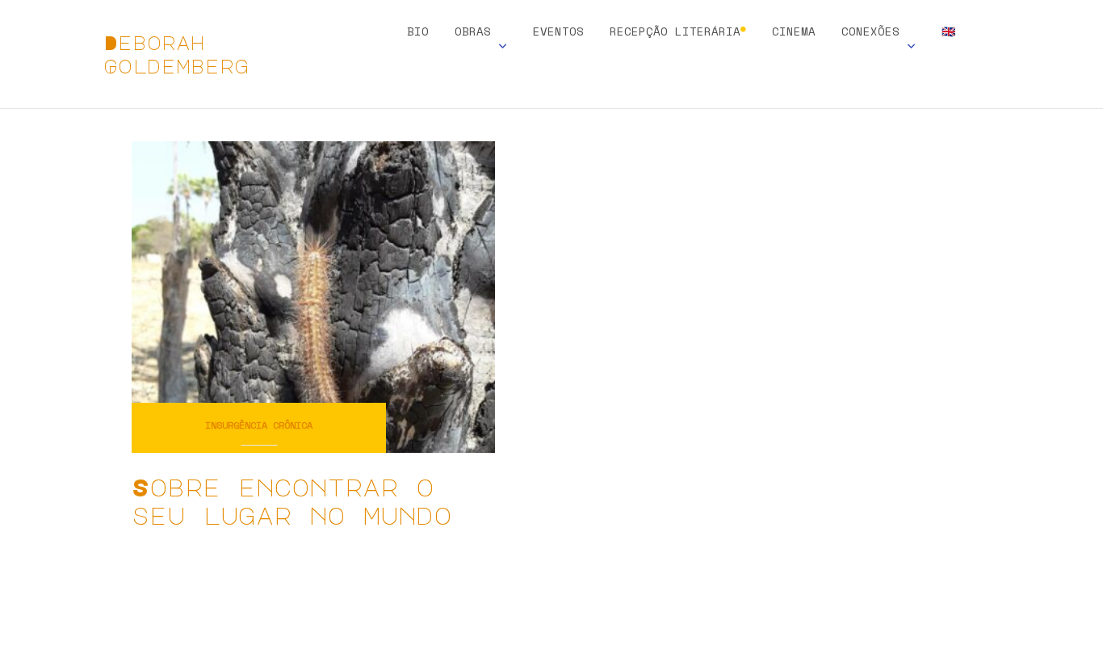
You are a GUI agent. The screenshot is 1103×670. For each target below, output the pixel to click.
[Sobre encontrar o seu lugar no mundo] (313, 295)
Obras (473, 32)
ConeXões (870, 32)
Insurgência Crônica (258, 425)
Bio (418, 32)
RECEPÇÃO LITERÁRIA (678, 32)
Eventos (558, 32)
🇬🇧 (948, 32)
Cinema (794, 32)
